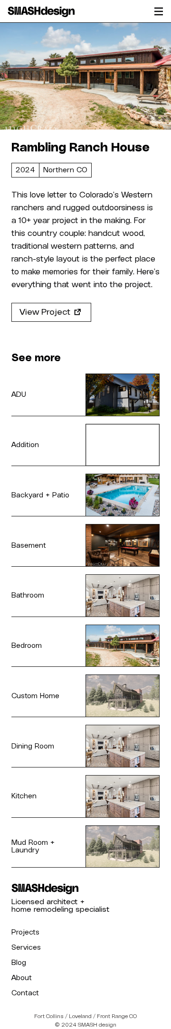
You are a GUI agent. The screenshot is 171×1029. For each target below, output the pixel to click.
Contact (25, 993)
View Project (44, 312)
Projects (25, 932)
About (21, 978)
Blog (18, 962)
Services (26, 947)
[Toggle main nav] (158, 11)
